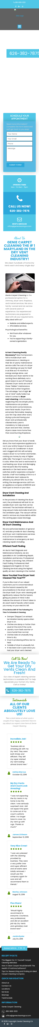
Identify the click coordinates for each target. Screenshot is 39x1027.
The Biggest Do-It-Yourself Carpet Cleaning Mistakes (16, 961)
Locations (6, 989)
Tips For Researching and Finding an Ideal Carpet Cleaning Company (19, 972)
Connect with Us (10, 948)
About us (5, 983)
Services (5, 992)
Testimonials (7, 998)
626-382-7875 (21, 690)
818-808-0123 (20, 2)
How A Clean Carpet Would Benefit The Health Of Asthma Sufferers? (18, 967)
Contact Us (6, 986)
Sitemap (5, 995)
